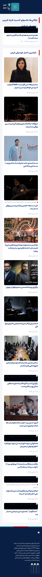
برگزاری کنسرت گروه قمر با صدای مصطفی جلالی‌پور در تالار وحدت (22, 385)
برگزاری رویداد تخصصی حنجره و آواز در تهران (22, 287)
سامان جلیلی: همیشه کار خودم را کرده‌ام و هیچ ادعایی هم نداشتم (22, 364)
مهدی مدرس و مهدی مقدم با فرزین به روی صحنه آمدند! (22, 37)
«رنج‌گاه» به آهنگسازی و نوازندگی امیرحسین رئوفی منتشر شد (21, 125)
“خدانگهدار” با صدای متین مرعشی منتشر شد (22, 513)
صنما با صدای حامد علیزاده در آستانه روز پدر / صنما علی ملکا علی (21, 165)
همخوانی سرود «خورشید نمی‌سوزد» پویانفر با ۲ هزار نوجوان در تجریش (21, 445)
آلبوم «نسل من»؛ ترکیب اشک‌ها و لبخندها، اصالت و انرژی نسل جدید (22, 424)
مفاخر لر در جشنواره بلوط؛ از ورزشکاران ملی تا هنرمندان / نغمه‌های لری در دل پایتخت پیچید (21, 248)
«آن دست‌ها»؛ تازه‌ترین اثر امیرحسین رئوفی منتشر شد (22, 207)
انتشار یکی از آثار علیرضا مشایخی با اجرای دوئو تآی (21, 325)
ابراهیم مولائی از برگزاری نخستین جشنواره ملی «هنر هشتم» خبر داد (22, 492)
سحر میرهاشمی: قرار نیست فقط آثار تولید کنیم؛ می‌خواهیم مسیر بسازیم (22, 86)
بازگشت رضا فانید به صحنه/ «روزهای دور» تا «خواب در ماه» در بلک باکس (22, 466)
